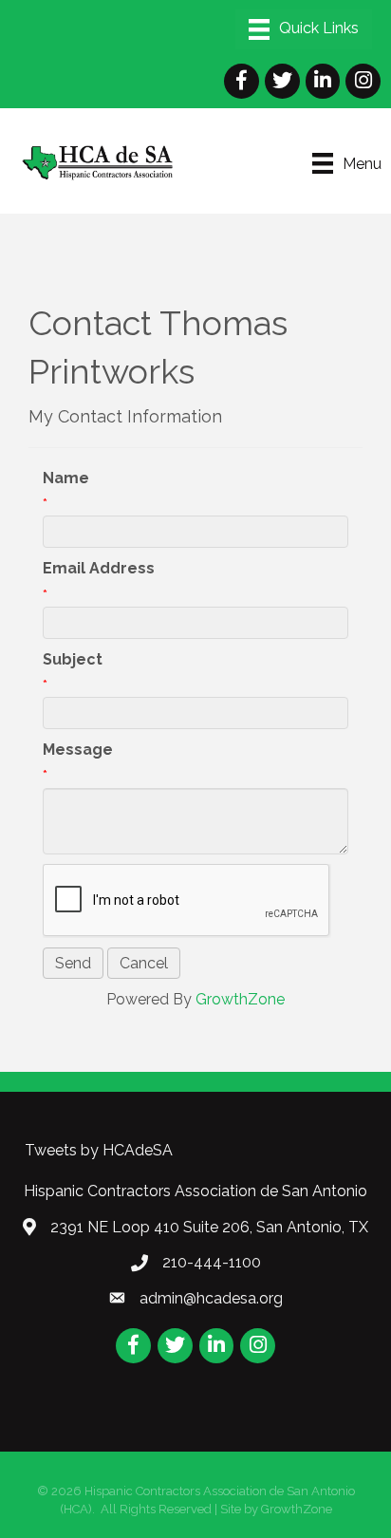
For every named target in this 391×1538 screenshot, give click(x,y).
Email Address (99, 568)
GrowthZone (240, 999)
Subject (72, 659)
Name (66, 478)
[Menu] (303, 29)
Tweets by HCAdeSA (99, 1150)
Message (78, 750)
